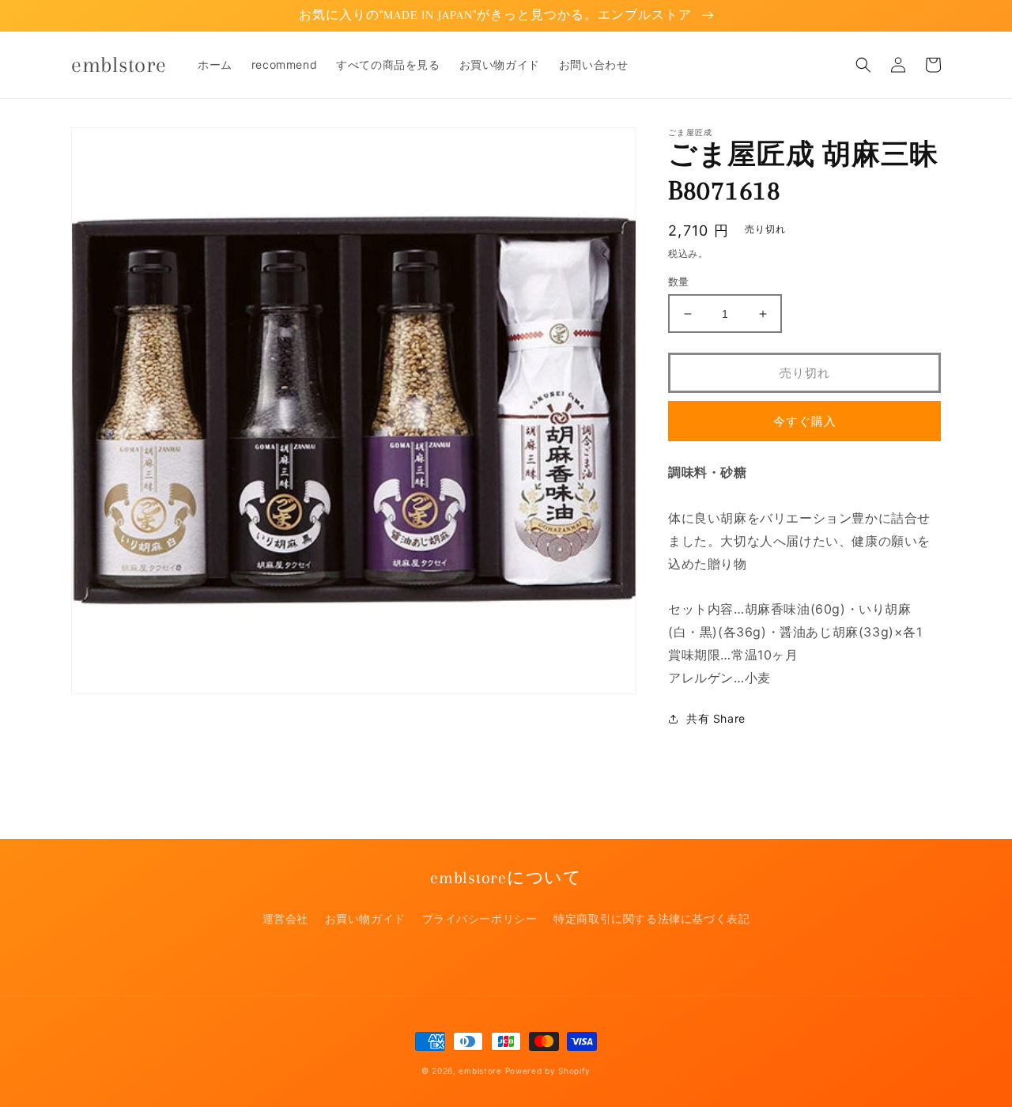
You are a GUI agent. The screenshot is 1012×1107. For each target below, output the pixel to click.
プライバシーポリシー (480, 918)
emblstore (480, 1070)
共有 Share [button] (716, 718)
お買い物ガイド (365, 918)
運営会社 (285, 918)
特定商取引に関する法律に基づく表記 (651, 918)
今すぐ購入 (804, 421)
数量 (678, 281)
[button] (863, 64)
